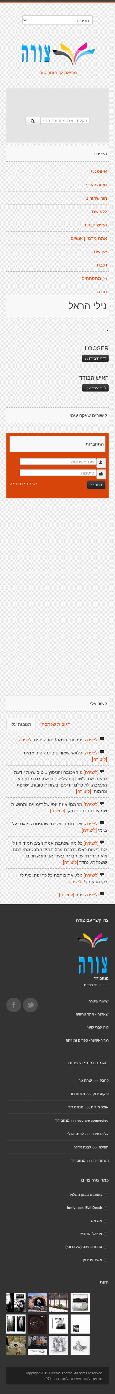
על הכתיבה (100, 1133)
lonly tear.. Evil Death (84, 1207)
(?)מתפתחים (94, 278)
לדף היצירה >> (95, 358)
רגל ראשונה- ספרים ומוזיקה (87, 1040)
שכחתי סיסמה (23, 483)
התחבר (96, 484)
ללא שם (99, 211)
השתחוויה (101, 1160)
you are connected (93, 1120)
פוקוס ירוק (101, 1093)
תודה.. (101, 291)
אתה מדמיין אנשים (89, 238)
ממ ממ (96, 1220)
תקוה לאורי (96, 184)
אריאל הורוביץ (91, 1233)
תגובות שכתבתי (55, 724)
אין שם (100, 251)
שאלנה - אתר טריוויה (92, 1014)
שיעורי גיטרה (98, 1001)
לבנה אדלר (75, 1133)
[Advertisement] (57, 99)
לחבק (104, 1080)
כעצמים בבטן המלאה (85, 1194)
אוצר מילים (100, 1107)
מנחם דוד (77, 1093)
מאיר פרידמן (92, 1259)
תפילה (104, 1147)
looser (97, 171)
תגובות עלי (21, 724)
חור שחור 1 (96, 198)
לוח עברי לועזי (98, 1027)
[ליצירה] (91, 739)
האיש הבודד (95, 224)
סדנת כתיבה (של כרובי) (83, 1246)
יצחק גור (85, 1080)
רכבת (102, 264)
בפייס (88, 984)
